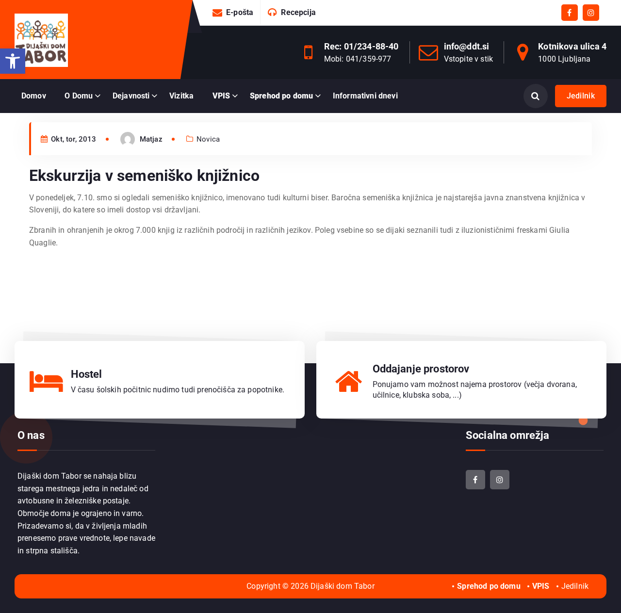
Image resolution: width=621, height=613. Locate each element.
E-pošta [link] (239, 12)
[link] (12, 61)
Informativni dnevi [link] (365, 95)
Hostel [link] (86, 374)
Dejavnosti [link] (131, 95)
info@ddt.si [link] (467, 46)
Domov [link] (33, 95)
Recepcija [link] (298, 12)
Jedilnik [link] (581, 95)
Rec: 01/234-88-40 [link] (361, 46)
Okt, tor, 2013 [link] (72, 139)
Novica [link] (208, 139)
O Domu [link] (79, 95)
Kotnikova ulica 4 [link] (572, 46)
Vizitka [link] (181, 95)
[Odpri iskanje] (535, 96)
